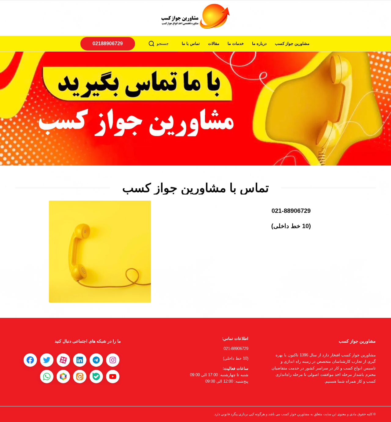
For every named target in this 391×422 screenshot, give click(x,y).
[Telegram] (96, 360)
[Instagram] (112, 360)
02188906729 (108, 43)
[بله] (96, 376)
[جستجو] (151, 43)
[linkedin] (79, 360)
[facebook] (30, 360)
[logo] (195, 18)
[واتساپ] (46, 376)
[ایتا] (79, 376)
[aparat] (63, 360)
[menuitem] (292, 43)
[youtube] (112, 376)
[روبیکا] (63, 376)
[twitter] (46, 360)
